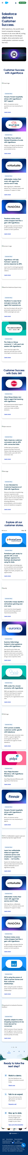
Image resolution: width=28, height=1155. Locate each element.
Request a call (12, 1104)
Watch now (12, 1085)
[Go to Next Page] (24, 1051)
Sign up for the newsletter (16, 1125)
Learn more (7, 112)
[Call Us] (23, 1145)
